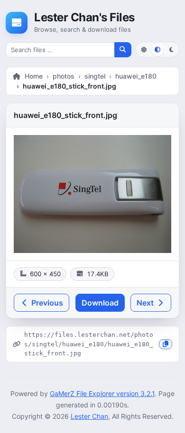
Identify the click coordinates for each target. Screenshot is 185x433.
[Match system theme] (157, 49)
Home (34, 76)
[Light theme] (143, 49)
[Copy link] (165, 344)
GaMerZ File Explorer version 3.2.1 (102, 393)
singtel (94, 76)
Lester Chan (89, 416)
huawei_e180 (136, 76)
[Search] (122, 49)
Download (100, 302)
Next (146, 302)
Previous (46, 302)
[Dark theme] (171, 49)
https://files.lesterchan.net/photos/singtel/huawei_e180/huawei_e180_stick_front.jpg (88, 344)
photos (63, 76)
